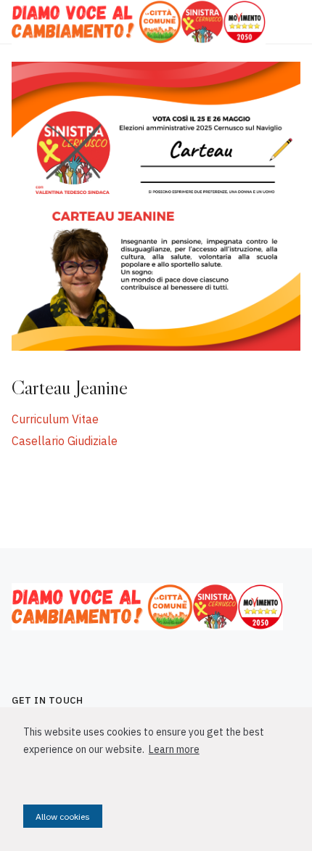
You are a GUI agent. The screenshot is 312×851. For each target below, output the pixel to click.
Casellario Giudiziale (65, 440)
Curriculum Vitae (55, 419)
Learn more (174, 749)
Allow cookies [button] (63, 816)
